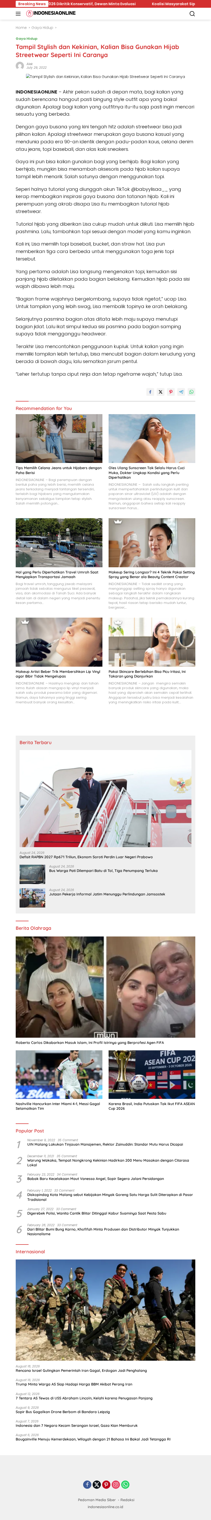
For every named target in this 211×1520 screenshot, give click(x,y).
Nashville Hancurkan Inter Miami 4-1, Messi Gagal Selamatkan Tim (58, 1106)
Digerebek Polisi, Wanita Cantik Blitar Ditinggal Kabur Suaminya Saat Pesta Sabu (96, 1213)
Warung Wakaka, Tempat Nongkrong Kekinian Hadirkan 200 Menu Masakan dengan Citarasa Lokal (108, 1162)
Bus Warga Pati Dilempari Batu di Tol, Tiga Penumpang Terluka (103, 870)
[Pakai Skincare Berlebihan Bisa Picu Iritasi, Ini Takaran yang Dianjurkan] (152, 642)
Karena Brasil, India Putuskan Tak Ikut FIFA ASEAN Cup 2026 (152, 1106)
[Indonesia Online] (50, 14)
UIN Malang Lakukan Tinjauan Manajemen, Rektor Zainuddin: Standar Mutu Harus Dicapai (105, 1144)
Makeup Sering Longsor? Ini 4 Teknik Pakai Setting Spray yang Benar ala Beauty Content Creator (152, 574)
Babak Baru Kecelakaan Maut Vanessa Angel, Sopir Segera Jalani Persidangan (95, 1178)
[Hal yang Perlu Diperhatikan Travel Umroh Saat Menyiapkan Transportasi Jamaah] (59, 542)
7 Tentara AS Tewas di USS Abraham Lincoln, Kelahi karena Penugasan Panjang (84, 1398)
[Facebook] (87, 1485)
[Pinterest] (106, 1485)
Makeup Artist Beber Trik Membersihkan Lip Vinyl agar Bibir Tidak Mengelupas (58, 674)
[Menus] (19, 13)
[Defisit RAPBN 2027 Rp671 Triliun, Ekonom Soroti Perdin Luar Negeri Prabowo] (105, 798)
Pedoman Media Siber (97, 1500)
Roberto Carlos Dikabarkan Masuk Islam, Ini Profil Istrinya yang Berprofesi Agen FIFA (90, 1042)
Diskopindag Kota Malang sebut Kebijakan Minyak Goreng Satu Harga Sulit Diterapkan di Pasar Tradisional (110, 1197)
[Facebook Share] (150, 392)
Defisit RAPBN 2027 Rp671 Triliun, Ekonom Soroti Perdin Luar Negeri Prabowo (86, 857)
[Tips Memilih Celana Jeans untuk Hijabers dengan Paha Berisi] (59, 438)
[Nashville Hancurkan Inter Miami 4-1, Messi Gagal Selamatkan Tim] (59, 1074)
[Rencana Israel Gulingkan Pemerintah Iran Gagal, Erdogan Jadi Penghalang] (105, 1310)
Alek (30, 64)
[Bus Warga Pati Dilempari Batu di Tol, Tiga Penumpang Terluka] (32, 874)
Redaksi (127, 1500)
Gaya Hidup (26, 38)
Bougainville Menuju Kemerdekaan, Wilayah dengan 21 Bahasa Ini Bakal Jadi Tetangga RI (93, 1439)
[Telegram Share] (181, 392)
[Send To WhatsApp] (191, 392)
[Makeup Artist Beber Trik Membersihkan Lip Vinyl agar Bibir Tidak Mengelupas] (59, 642)
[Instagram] (116, 1485)
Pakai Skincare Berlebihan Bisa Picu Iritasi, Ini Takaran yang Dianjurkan (147, 674)
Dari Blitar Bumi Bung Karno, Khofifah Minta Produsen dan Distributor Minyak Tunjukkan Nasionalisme (103, 1231)
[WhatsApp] (125, 1485)
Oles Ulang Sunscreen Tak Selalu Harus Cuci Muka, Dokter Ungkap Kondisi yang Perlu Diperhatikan (146, 472)
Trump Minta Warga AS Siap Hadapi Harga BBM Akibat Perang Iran (74, 1384)
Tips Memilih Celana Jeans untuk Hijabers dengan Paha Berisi (59, 470)
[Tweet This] (160, 392)
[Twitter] (97, 1485)
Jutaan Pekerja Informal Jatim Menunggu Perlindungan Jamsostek (107, 894)
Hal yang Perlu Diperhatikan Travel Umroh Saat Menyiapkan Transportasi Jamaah (57, 574)
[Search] (192, 14)
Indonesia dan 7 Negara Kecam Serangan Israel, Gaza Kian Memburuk (77, 1425)
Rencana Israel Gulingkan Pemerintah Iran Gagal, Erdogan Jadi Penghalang (81, 1370)
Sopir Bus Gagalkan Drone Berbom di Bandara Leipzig (63, 1411)
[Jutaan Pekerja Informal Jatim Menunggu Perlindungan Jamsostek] (32, 898)
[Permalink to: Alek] (20, 65)
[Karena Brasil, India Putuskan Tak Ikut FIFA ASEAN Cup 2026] (152, 1074)
